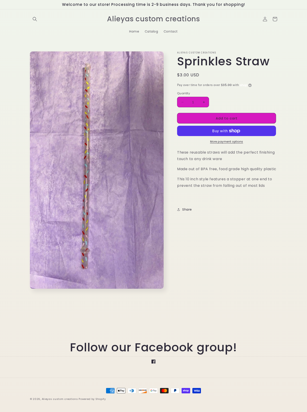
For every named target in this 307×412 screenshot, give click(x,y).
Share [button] (187, 209)
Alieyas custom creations (60, 399)
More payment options (226, 141)
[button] (35, 19)
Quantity (183, 93)
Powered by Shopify (92, 399)
